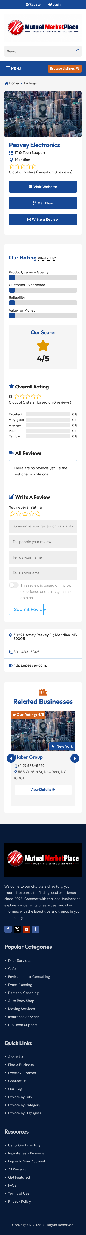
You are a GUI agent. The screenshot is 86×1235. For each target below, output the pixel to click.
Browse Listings (64, 68)
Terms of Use (18, 1193)
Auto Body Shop (21, 1001)
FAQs (12, 1185)
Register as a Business (26, 1153)
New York (65, 746)
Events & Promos (22, 1073)
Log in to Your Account (26, 1161)
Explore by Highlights (24, 1113)
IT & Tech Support (30, 152)
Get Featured (19, 1177)
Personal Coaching (23, 992)
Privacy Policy (19, 1201)
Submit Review (29, 609)
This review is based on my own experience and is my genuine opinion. (46, 591)
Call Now (45, 203)
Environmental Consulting (29, 976)
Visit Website (45, 186)
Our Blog (15, 1089)
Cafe (12, 968)
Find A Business (21, 1065)
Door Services (19, 960)
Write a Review (45, 219)
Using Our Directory (24, 1145)
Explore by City (20, 1097)
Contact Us (17, 1081)
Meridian (22, 159)
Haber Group (29, 757)
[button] (74, 758)
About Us (15, 1057)
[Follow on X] (17, 929)
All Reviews (17, 1169)
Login (57, 4)
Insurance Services (24, 1017)
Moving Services (21, 1009)
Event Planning (20, 984)
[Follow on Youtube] (26, 929)
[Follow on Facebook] (8, 929)
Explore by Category (24, 1105)
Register (36, 4)
